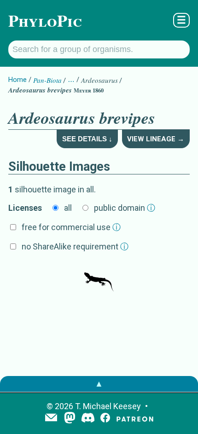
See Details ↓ (87, 139)
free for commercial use (71, 227)
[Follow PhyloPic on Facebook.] (105, 418)
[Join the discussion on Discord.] (88, 418)
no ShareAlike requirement (75, 246)
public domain (124, 208)
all (68, 208)
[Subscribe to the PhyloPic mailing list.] (51, 418)
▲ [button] (99, 383)
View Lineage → (155, 139)
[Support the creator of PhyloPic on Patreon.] (134, 418)
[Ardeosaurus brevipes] (99, 277)
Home (17, 79)
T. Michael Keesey (108, 406)
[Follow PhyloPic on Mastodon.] (70, 418)
